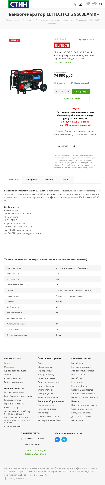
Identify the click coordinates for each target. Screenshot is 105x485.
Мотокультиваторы (81, 366)
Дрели (41, 363)
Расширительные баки (49, 420)
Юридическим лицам (15, 370)
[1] (55, 39)
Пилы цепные (78, 374)
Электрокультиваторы (82, 370)
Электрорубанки (46, 393)
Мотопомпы (77, 420)
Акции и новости (12, 378)
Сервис (7, 374)
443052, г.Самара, (34, 450)
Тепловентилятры (47, 408)
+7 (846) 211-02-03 (34, 438)
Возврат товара (12, 407)
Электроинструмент (49, 358)
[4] (63, 39)
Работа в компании (14, 382)
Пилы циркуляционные (50, 382)
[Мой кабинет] (80, 4)
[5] (65, 39)
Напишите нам (32, 444)
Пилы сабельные (46, 378)
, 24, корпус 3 (39, 453)
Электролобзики (46, 389)
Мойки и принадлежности (84, 397)
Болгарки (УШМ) (46, 374)
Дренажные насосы (81, 416)
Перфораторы (45, 370)
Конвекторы (44, 412)
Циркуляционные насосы (84, 405)
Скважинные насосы (81, 408)
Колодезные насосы (81, 412)
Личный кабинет (12, 426)
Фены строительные (48, 397)
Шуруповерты (45, 366)
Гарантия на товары (14, 403)
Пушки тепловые (46, 405)
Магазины (9, 366)
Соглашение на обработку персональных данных (17, 412)
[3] (60, 39)
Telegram (64, 439)
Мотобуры (76, 378)
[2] (58, 39)
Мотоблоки (77, 363)
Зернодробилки (79, 386)
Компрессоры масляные (83, 393)
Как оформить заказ (14, 392)
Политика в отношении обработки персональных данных (17, 420)
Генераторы (77, 382)
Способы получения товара (18, 396)
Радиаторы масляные (48, 416)
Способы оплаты (12, 399)
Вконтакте (57, 439)
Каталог (8, 363)
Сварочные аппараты (82, 389)
